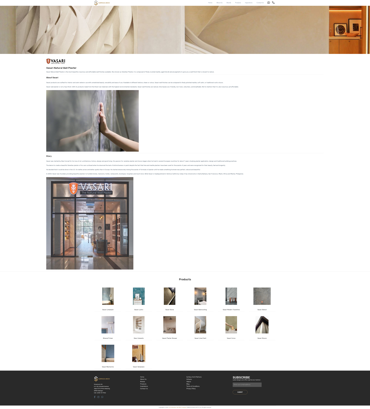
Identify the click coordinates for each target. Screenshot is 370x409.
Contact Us (144, 389)
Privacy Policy (191, 389)
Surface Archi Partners (194, 377)
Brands (142, 382)
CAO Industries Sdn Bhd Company (177, 407)
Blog (187, 384)
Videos (188, 382)
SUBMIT (240, 392)
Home (142, 377)
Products (143, 384)
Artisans (189, 379)
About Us (143, 379)
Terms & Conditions (193, 386)
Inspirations (144, 386)
